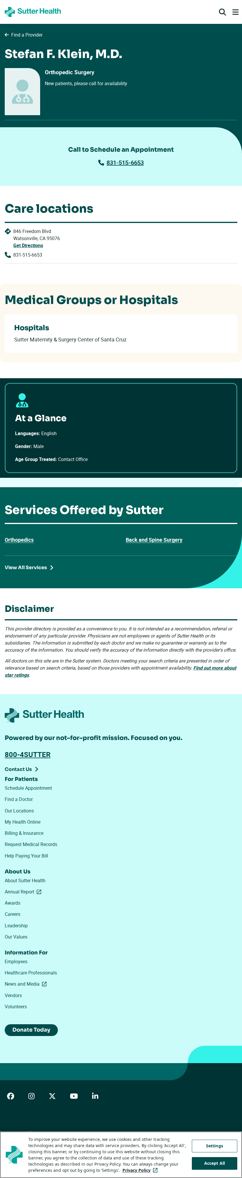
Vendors (13, 995)
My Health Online (22, 822)
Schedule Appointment (28, 788)
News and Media (27, 984)
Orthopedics (19, 539)
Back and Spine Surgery (154, 539)
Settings (214, 1146)
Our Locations (19, 810)
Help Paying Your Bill (26, 855)
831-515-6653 (125, 162)
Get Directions (28, 245)
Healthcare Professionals (31, 972)
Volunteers (16, 1006)
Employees (16, 961)
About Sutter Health (25, 880)
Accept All (214, 1163)
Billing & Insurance (24, 833)
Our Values (16, 937)
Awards (12, 903)
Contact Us (18, 769)
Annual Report (24, 891)
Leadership (16, 925)
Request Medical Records (31, 844)
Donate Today (31, 1030)
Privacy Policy (141, 1170)
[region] (121, 1154)
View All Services (26, 567)
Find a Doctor (19, 799)
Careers (12, 914)
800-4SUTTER (27, 754)
